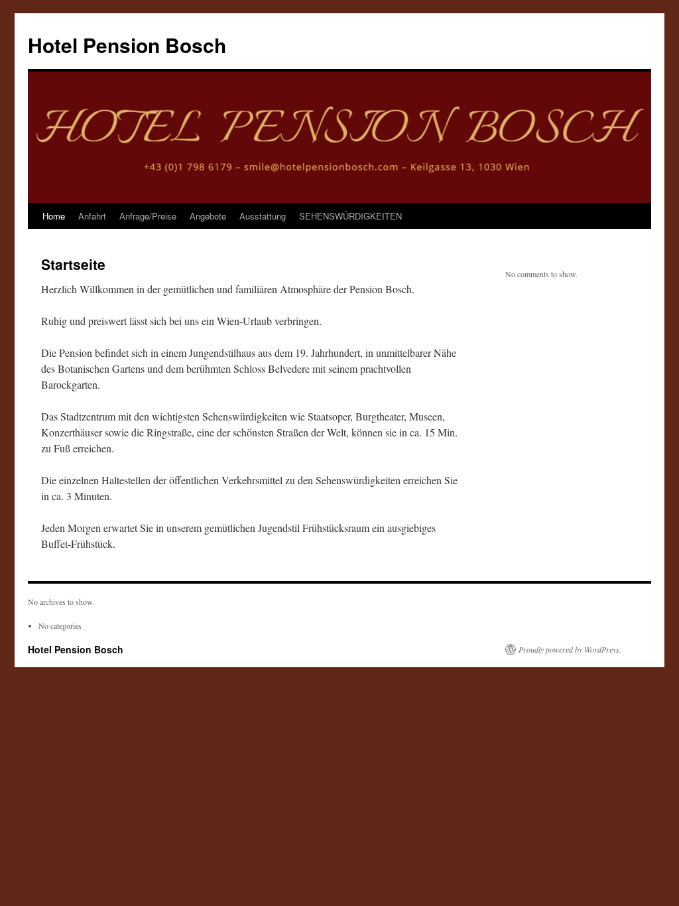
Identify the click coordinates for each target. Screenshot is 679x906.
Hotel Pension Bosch (127, 45)
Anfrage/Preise (147, 216)
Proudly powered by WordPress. (570, 649)
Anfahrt (92, 216)
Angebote (208, 216)
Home (53, 216)
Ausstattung (262, 216)
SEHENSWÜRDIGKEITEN (350, 216)
